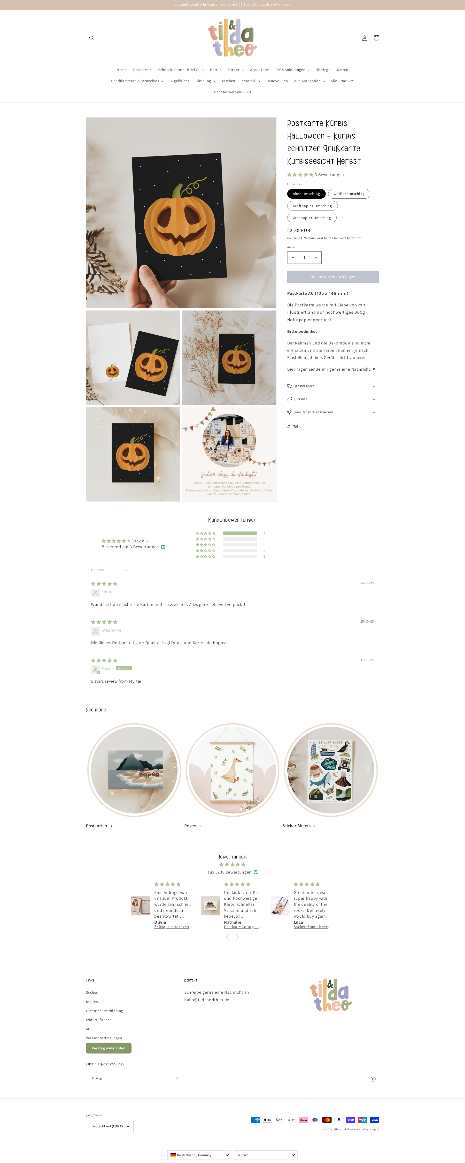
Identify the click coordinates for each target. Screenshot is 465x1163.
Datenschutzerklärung (104, 1010)
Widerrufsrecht (98, 1019)
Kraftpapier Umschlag (312, 205)
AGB (89, 1028)
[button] (92, 38)
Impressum (95, 1001)
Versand (310, 238)
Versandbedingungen (104, 1037)
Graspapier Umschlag (312, 217)
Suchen (92, 992)
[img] (104, 583)
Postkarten (96, 825)
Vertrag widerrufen (109, 1048)
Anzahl (292, 247)
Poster (190, 825)
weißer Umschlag (349, 193)
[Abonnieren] (176, 1079)
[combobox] (199, 1155)
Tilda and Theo (343, 1129)
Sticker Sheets (296, 825)
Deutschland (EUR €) (107, 1126)
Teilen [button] (298, 426)
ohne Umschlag (306, 193)
